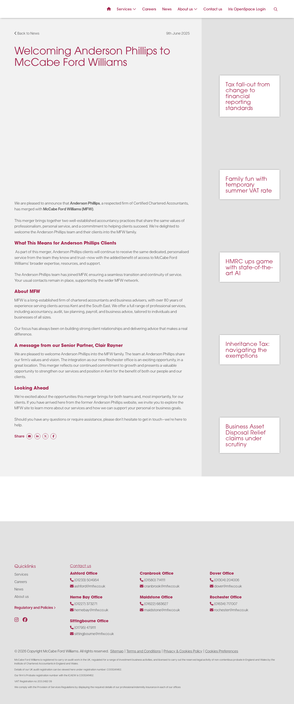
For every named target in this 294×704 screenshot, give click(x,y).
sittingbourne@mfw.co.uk (94, 633)
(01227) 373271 (85, 603)
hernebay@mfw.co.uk (91, 609)
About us (185, 9)
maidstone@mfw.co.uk (162, 609)
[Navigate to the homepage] (24, 9)
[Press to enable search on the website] (276, 9)
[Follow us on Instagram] (16, 619)
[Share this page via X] (45, 436)
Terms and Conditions (143, 651)
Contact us (212, 9)
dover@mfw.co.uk (228, 586)
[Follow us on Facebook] (25, 619)
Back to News (28, 33)
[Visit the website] (18, 498)
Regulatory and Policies (33, 607)
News (167, 9)
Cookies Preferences (221, 651)
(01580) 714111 (154, 579)
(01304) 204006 (226, 579)
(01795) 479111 (85, 627)
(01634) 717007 (225, 603)
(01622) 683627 (156, 603)
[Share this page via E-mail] (29, 436)
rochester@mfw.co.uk (231, 609)
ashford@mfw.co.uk (89, 586)
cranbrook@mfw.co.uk (162, 586)
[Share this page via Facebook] (53, 436)
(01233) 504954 (86, 579)
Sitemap (117, 651)
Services (124, 9)
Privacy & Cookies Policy (183, 651)
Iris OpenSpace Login (247, 9)
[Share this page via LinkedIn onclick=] (37, 436)
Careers (149, 9)
